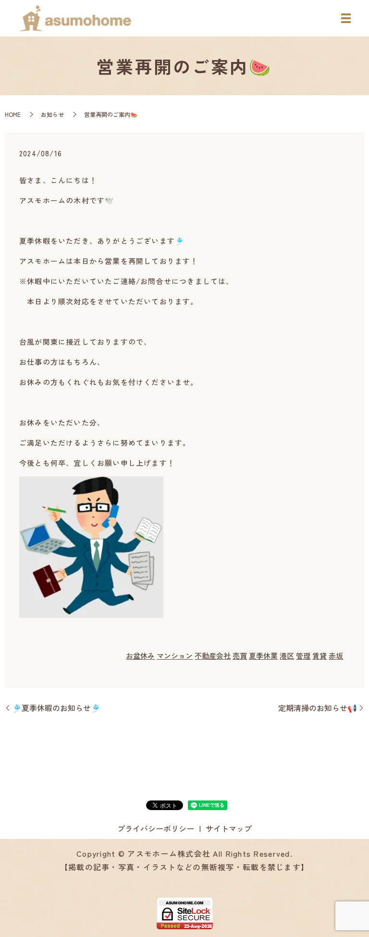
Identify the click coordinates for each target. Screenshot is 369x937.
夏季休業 (263, 655)
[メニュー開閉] (346, 18)
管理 (303, 655)
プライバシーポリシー (155, 828)
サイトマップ (229, 828)
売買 (240, 655)
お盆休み (140, 655)
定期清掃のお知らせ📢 (317, 707)
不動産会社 (213, 655)
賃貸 (319, 655)
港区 (287, 655)
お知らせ (52, 114)
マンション (175, 655)
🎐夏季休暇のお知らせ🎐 (56, 707)
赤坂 (336, 655)
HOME (13, 114)
